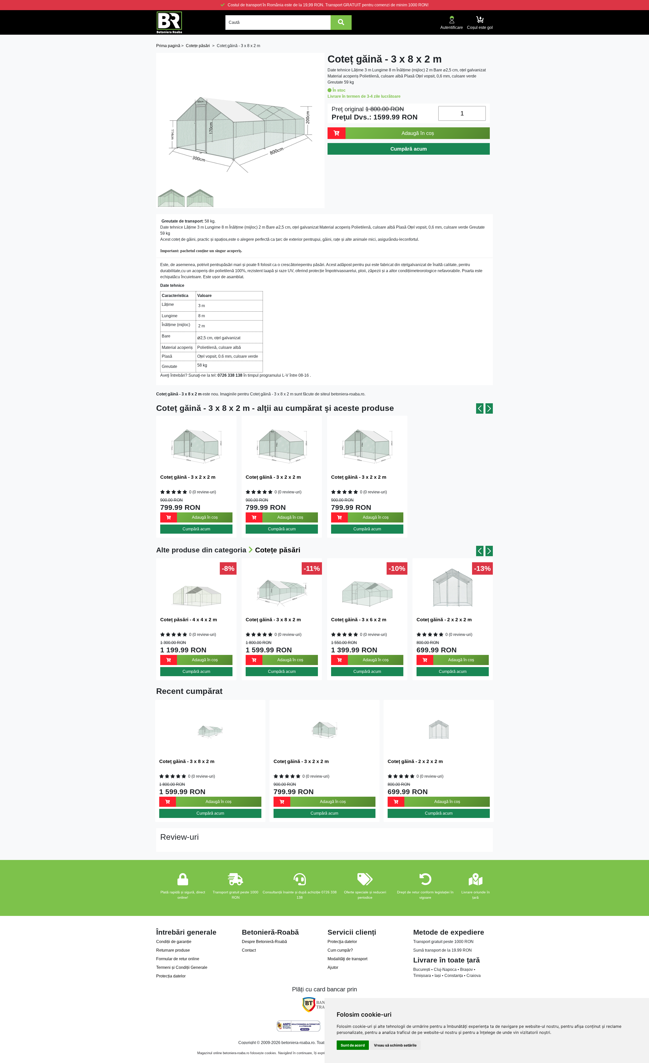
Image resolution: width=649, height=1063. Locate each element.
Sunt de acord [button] (353, 1045)
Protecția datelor (171, 976)
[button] (479, 408)
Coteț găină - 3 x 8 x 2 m (273, 619)
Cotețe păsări (277, 550)
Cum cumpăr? (340, 950)
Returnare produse (173, 950)
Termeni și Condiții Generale (181, 967)
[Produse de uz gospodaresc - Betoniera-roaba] (169, 22)
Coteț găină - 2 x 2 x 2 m (444, 619)
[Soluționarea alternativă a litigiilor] (298, 1026)
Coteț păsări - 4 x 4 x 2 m (188, 619)
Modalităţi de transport (347, 959)
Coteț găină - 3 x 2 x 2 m (187, 477)
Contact (249, 950)
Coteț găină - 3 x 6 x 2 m (358, 619)
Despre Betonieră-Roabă (264, 941)
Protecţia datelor (342, 941)
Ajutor (333, 967)
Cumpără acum (196, 529)
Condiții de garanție (173, 941)
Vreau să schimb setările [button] (395, 1045)
